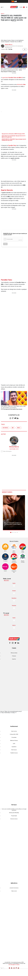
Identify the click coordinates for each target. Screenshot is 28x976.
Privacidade (14, 737)
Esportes (14, 659)
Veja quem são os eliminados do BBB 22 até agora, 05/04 (13, 133)
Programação (14, 815)
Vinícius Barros (8, 44)
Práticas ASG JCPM (14, 734)
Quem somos (14, 731)
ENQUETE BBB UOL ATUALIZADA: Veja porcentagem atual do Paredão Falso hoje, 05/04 (14, 140)
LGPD (14, 743)
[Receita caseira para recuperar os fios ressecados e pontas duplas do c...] (14, 512)
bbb (13, 427)
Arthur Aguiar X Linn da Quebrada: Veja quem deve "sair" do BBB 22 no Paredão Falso (13, 136)
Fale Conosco (14, 749)
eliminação (21, 84)
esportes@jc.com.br (14, 449)
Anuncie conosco (14, 818)
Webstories (7, 492)
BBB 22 (18, 427)
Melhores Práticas (14, 740)
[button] (11, 532)
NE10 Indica (5, 427)
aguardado (12, 77)
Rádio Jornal (14, 891)
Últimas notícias (14, 652)
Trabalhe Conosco (14, 752)
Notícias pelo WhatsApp (14, 812)
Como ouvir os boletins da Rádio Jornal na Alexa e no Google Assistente (14, 809)
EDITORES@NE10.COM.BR (14, 964)
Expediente (14, 746)
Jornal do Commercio (14, 887)
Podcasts (14, 655)
